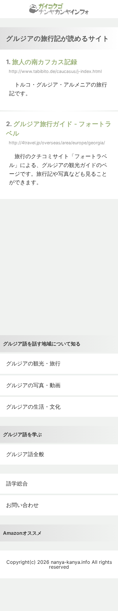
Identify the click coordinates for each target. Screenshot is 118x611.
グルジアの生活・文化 (33, 407)
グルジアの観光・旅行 (33, 363)
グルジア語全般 (25, 454)
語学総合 (17, 483)
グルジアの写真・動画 (33, 385)
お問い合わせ (22, 505)
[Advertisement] (59, 267)
